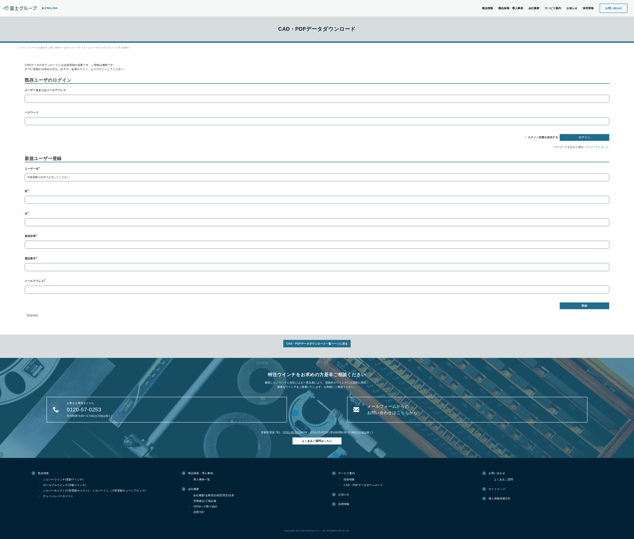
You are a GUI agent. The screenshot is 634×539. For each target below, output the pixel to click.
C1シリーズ (112, 48)
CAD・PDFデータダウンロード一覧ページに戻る (317, 343)
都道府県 (31, 236)
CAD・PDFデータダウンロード (63, 48)
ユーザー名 (32, 168)
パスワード (31, 112)
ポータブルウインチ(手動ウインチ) (64, 485)
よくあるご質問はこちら (317, 440)
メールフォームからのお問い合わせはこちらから (392, 409)
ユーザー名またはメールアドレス (45, 90)
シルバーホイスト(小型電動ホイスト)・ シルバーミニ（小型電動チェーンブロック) (94, 490)
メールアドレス (35, 280)
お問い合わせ (613, 8)
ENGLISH (51, 8)
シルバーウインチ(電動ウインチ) (63, 479)
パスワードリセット (596, 147)
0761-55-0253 (292, 432)
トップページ (23, 48)
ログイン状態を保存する (543, 137)
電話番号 (31, 258)
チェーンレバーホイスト (93, 48)
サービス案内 (38, 48)
